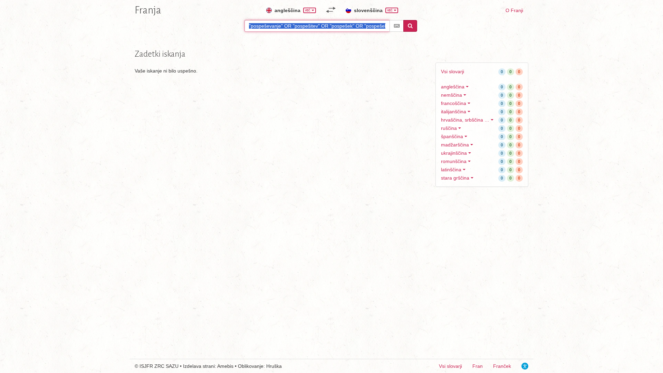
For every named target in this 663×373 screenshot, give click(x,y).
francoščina (453, 103)
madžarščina (455, 144)
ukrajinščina (454, 153)
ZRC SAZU (166, 366)
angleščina (452, 86)
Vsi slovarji (452, 71)
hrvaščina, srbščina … (465, 120)
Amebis (225, 366)
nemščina (451, 95)
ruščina (449, 128)
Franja (148, 10)
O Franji (514, 10)
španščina (452, 136)
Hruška (274, 366)
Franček (502, 366)
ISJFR (146, 366)
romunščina (454, 161)
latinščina (451, 169)
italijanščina (453, 111)
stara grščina (455, 178)
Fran (477, 366)
